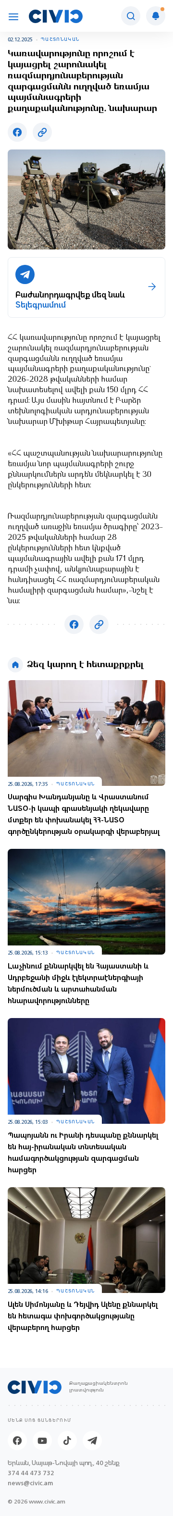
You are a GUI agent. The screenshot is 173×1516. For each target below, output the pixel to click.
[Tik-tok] (67, 1440)
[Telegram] (92, 1440)
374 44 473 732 (31, 1473)
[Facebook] (17, 1440)
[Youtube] (42, 1440)
